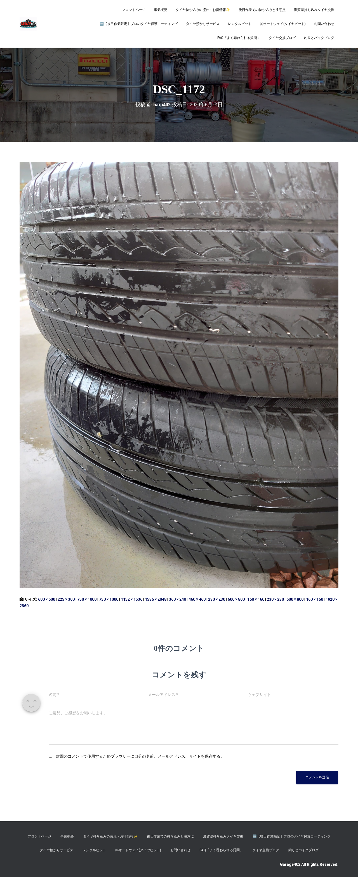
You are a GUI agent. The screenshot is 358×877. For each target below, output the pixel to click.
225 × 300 (66, 599)
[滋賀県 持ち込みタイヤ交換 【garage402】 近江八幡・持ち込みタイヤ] (28, 24)
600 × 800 (236, 599)
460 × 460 (197, 599)
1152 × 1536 (131, 599)
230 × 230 (216, 599)
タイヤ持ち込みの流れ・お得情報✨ (203, 10)
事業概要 (160, 10)
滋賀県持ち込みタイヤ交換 (314, 10)
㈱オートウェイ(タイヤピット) (283, 24)
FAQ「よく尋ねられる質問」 (238, 38)
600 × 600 (46, 599)
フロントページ (133, 10)
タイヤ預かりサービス (203, 24)
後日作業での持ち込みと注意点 (262, 10)
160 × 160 (255, 599)
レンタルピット (239, 24)
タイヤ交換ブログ (282, 38)
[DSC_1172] (179, 374)
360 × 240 (177, 599)
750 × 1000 (86, 599)
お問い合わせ (324, 24)
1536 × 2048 (155, 599)
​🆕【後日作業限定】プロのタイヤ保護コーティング (139, 24)
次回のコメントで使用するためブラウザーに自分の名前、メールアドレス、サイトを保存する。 (140, 756)
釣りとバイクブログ (319, 38)
